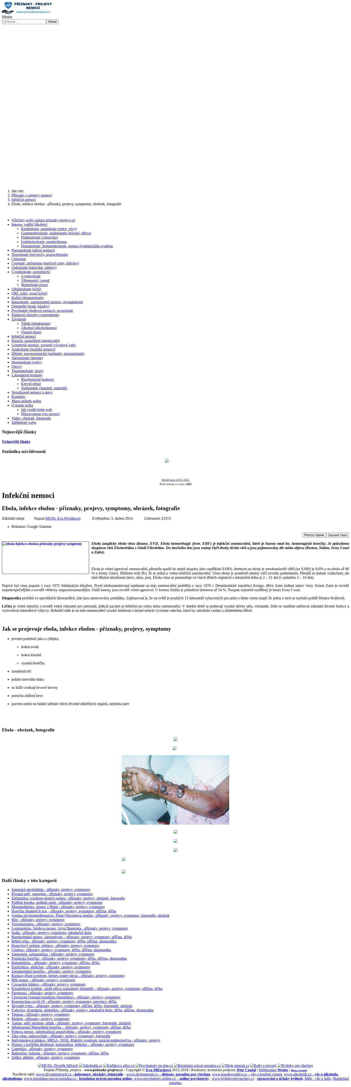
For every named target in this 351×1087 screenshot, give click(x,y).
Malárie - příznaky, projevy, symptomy (40, 1019)
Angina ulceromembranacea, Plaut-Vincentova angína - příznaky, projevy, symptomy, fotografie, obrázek (90, 915)
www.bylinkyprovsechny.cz (233, 1078)
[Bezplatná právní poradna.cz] (197, 1066)
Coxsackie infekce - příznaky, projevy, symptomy (48, 984)
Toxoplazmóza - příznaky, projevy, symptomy (45, 924)
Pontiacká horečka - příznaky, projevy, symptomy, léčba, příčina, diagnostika (69, 958)
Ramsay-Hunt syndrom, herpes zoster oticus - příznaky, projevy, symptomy (68, 976)
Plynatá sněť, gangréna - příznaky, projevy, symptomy (52, 894)
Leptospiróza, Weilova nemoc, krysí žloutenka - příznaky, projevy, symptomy (69, 928)
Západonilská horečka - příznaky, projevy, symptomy (51, 971)
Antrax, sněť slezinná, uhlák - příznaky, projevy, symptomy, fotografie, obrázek (71, 1023)
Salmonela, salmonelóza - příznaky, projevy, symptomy (53, 954)
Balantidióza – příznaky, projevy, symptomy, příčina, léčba (55, 963)
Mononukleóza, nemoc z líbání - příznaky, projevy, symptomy (58, 907)
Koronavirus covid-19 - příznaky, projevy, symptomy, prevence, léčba (64, 1001)
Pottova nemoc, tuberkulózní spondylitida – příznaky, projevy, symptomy (66, 1032)
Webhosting (273, 1070)
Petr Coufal (246, 1070)
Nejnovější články (16, 442)
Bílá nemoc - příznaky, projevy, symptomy (43, 980)
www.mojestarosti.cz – (168, 1074)
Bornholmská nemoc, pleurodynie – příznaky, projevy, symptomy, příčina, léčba (71, 937)
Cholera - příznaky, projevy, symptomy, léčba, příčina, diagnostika (61, 950)
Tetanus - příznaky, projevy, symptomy (40, 1014)
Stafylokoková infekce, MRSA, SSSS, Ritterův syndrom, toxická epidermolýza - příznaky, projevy (85, 1040)
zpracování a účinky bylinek (280, 1078)
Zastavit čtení (337, 535)
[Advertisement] (175, 147)
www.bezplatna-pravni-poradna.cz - (78, 1078)
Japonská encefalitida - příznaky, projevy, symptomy (50, 890)
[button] (175, 100)
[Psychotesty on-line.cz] (154, 1066)
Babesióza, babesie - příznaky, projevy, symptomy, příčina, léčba (60, 1053)
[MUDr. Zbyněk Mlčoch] (58, 1066)
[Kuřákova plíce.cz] (118, 1066)
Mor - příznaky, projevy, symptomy (38, 920)
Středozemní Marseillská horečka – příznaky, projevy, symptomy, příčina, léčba (71, 1027)
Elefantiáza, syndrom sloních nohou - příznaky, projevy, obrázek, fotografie (68, 898)
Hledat (7, 17)
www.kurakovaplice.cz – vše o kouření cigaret (247, 1074)
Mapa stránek (299, 1070)
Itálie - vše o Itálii (318, 1078)
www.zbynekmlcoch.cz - (79, 1074)
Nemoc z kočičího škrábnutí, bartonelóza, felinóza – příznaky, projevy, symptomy (72, 1045)
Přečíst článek (314, 535)
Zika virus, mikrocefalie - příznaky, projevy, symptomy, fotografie (60, 1036)
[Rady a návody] (263, 1066)
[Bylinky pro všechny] (295, 1066)
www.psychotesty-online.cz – (171, 1078)
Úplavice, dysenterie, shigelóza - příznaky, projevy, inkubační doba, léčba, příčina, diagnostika (82, 1010)
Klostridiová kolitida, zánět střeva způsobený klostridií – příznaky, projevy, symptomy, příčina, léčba (86, 989)
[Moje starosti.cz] (235, 1066)
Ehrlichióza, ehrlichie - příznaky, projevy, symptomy (50, 967)
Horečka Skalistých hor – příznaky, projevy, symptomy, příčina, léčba (63, 911)
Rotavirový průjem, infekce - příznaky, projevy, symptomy (55, 946)
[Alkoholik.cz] (90, 1066)
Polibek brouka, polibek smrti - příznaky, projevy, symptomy (57, 902)
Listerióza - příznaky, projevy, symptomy (42, 1049)
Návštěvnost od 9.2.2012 (175, 480)
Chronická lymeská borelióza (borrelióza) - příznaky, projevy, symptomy (66, 997)
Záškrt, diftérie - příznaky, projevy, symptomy (45, 1057)
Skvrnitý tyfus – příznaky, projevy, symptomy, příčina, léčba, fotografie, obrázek (71, 1006)
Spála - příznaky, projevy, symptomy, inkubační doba (51, 933)
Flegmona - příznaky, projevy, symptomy (42, 993)
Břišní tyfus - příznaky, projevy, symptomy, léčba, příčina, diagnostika (64, 941)
